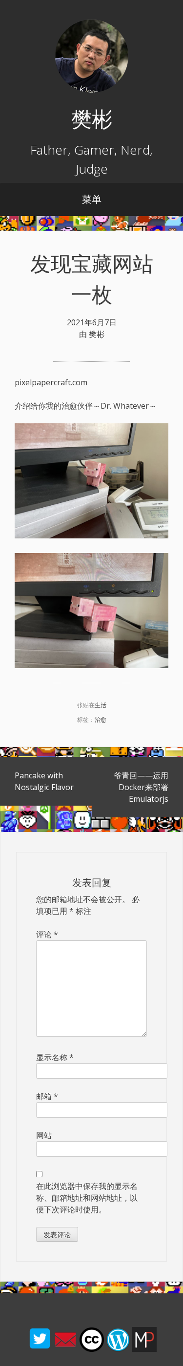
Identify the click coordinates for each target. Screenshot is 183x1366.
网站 (44, 1135)
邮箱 (47, 1096)
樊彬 (91, 118)
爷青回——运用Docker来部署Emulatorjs (141, 787)
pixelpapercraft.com (51, 382)
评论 (47, 934)
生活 (100, 705)
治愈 (100, 719)
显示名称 (55, 1057)
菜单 (92, 199)
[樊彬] (91, 89)
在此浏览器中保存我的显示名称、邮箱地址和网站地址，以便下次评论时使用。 (87, 1198)
